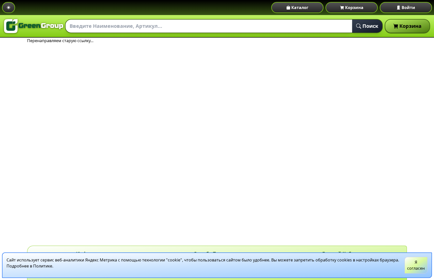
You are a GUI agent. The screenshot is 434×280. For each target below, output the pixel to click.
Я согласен (416, 265)
